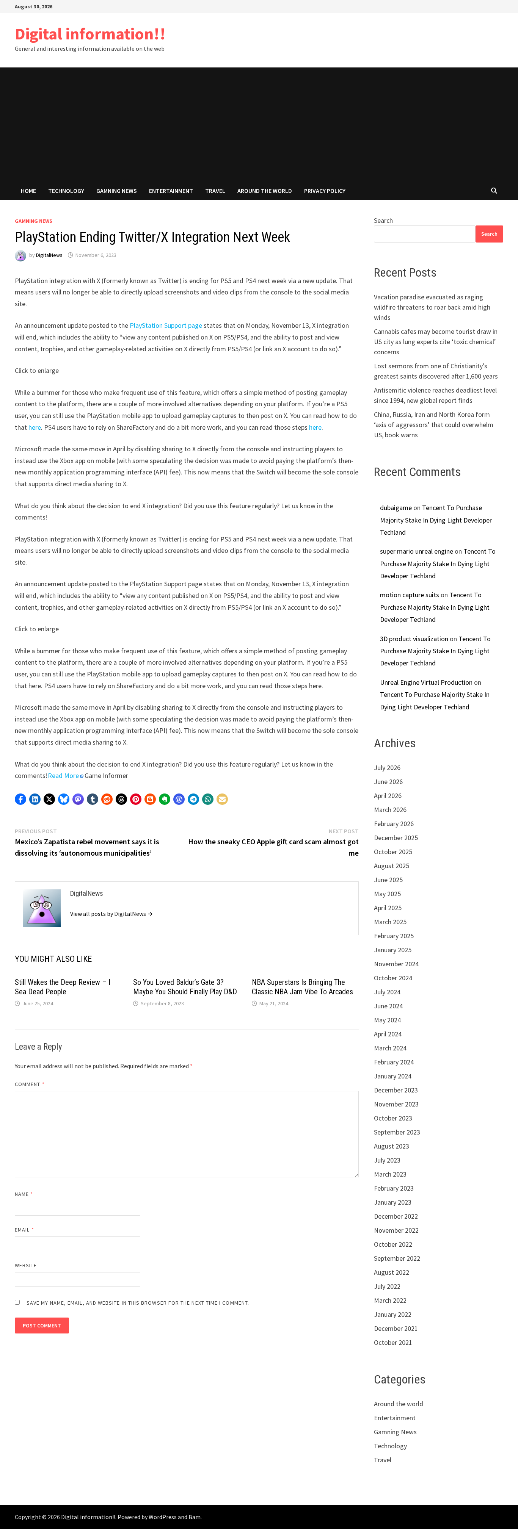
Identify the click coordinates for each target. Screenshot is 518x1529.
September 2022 (397, 1258)
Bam (194, 1517)
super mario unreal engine (416, 551)
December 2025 (396, 837)
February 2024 (394, 1062)
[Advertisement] (259, 124)
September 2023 (397, 1132)
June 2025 (388, 879)
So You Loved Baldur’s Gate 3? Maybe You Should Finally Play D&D (185, 987)
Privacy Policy (324, 190)
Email (24, 1229)
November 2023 (396, 1104)
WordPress (163, 1517)
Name (24, 1194)
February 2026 (394, 823)
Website (26, 1265)
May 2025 (387, 893)
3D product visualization (414, 638)
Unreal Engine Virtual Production (426, 682)
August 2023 (391, 1146)
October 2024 (393, 977)
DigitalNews (49, 255)
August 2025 (391, 865)
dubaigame (396, 507)
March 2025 (390, 921)
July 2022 (387, 1286)
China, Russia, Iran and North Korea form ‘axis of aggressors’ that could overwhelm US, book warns (433, 424)
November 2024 (396, 963)
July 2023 (387, 1160)
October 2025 (393, 851)
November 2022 (396, 1230)
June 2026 (388, 781)
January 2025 (392, 949)
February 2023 (394, 1188)
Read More (63, 775)
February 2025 (394, 935)
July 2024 (387, 992)
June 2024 (388, 1006)
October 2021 (393, 1342)
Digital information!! (90, 33)
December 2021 (396, 1328)
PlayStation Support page (166, 325)
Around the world (264, 190)
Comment (30, 1084)
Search (383, 220)
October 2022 (393, 1244)
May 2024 (387, 1020)
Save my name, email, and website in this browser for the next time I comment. (138, 1302)
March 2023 (390, 1174)
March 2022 (390, 1300)
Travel (215, 190)
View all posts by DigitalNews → (111, 913)
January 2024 (392, 1076)
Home (28, 190)
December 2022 (396, 1216)
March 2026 (390, 809)
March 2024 (390, 1048)
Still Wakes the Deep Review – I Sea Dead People (62, 987)
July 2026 (387, 767)
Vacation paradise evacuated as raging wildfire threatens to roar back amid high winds (432, 307)
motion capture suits (409, 594)
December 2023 (396, 1090)
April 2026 (388, 795)
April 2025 (388, 907)
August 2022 (391, 1272)
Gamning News (116, 190)
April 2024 (388, 1034)
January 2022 (392, 1314)
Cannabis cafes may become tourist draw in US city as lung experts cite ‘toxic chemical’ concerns (436, 341)
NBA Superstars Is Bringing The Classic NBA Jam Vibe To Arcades (302, 987)
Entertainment (171, 190)
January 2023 (392, 1202)
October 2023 (393, 1118)
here (34, 427)
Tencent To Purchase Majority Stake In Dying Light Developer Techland (436, 520)
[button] (20, 799)
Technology (66, 190)
